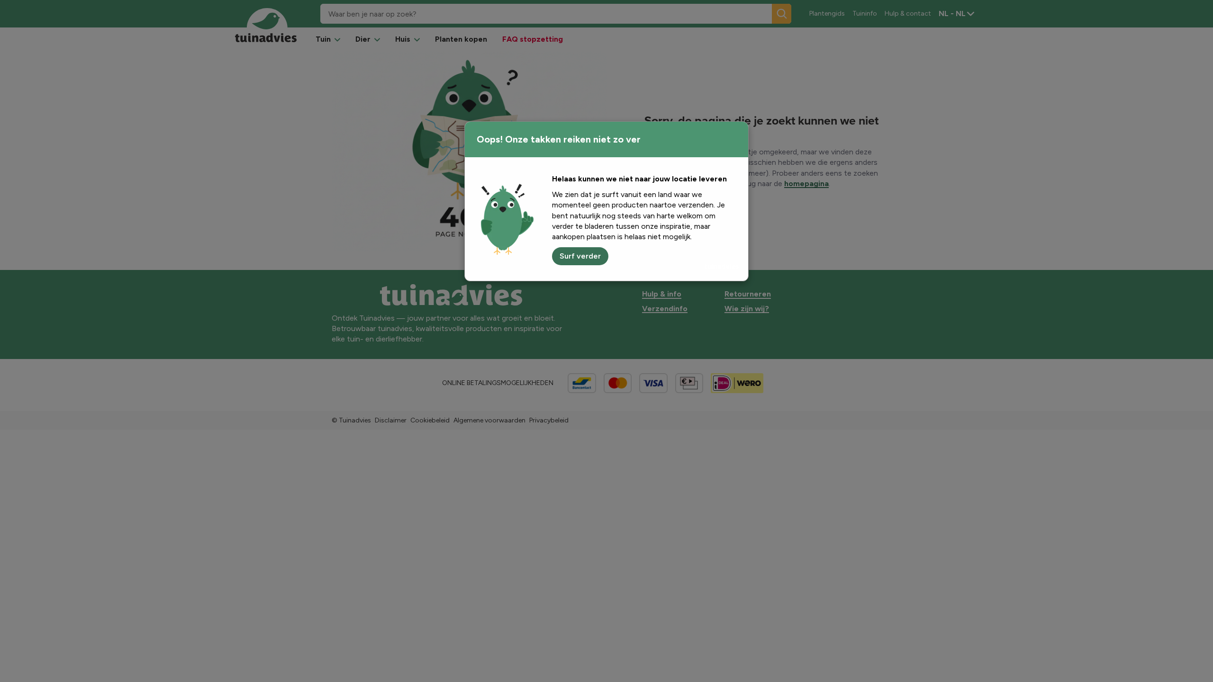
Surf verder (580, 255)
